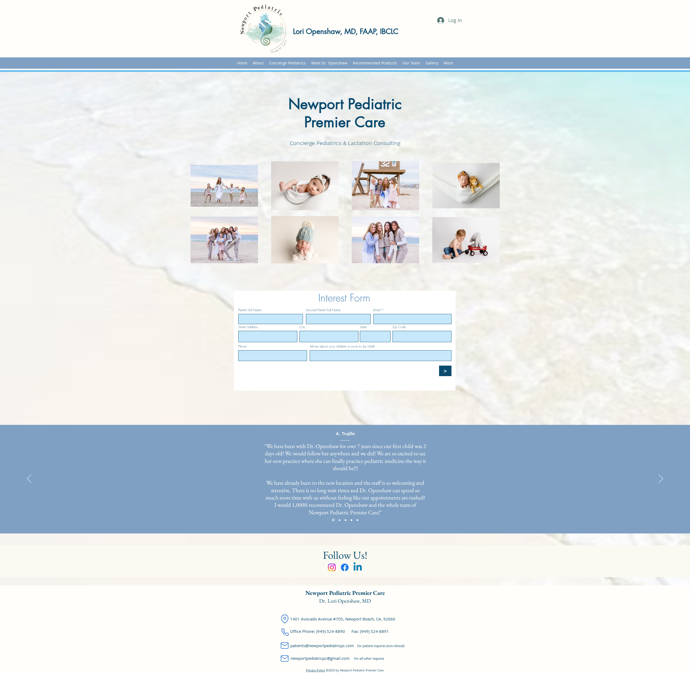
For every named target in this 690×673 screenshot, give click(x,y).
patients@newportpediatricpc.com (322, 645)
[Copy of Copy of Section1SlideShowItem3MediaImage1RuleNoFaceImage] (357, 520)
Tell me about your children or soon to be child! (342, 346)
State (363, 327)
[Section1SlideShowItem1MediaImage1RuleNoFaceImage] (333, 520)
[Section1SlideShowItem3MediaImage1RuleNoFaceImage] (345, 520)
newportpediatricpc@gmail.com (320, 658)
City (302, 327)
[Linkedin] (358, 567)
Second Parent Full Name (323, 310)
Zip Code (399, 327)
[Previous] (29, 479)
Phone (242, 346)
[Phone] (285, 632)
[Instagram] (332, 567)
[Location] (284, 618)
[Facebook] (345, 567)
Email (377, 310)
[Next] (661, 479)
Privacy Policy (315, 670)
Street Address (248, 327)
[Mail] (284, 645)
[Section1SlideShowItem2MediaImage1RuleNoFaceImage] (339, 520)
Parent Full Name (249, 310)
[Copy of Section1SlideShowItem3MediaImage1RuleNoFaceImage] (351, 520)
